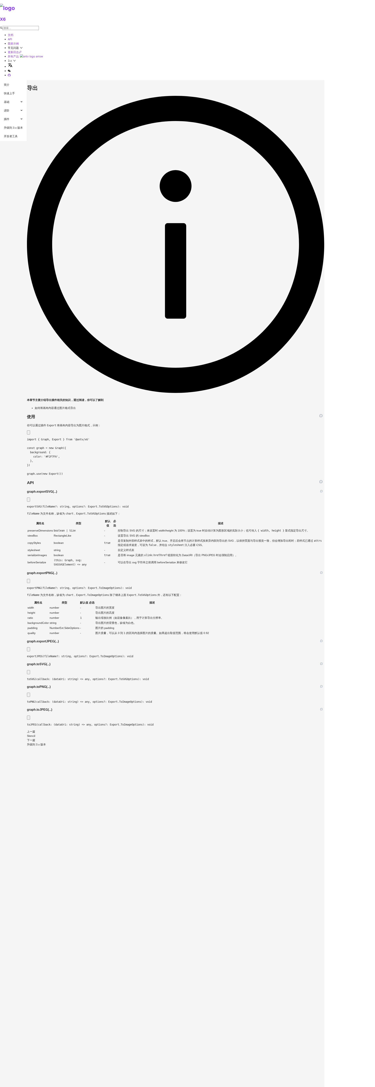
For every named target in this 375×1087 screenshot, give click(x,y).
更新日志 (13, 52)
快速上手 (9, 93)
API (10, 39)
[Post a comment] (321, 416)
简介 (6, 84)
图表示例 (13, 43)
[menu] (13, 110)
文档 (10, 35)
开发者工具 (11, 136)
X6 (3, 19)
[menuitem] (13, 85)
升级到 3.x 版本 (13, 127)
